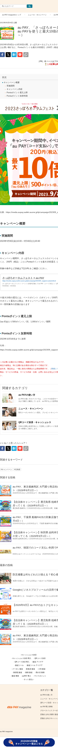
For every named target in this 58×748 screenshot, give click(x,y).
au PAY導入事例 (46, 707)
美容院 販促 (17, 672)
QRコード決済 (39, 658)
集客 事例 (15, 676)
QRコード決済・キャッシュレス (34, 422)
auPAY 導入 (26, 676)
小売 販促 (41, 669)
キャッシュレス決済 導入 (21, 658)
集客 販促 (29, 672)
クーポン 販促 (17, 669)
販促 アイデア (38, 662)
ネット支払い (29, 679)
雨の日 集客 (40, 672)
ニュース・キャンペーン (37, 15)
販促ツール (19, 665)
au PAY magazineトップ (11, 15)
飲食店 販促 (30, 669)
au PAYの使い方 (26, 395)
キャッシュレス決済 (28, 655)
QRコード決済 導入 (22, 662)
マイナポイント (40, 676)
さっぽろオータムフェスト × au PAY (23, 278)
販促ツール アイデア (35, 665)
